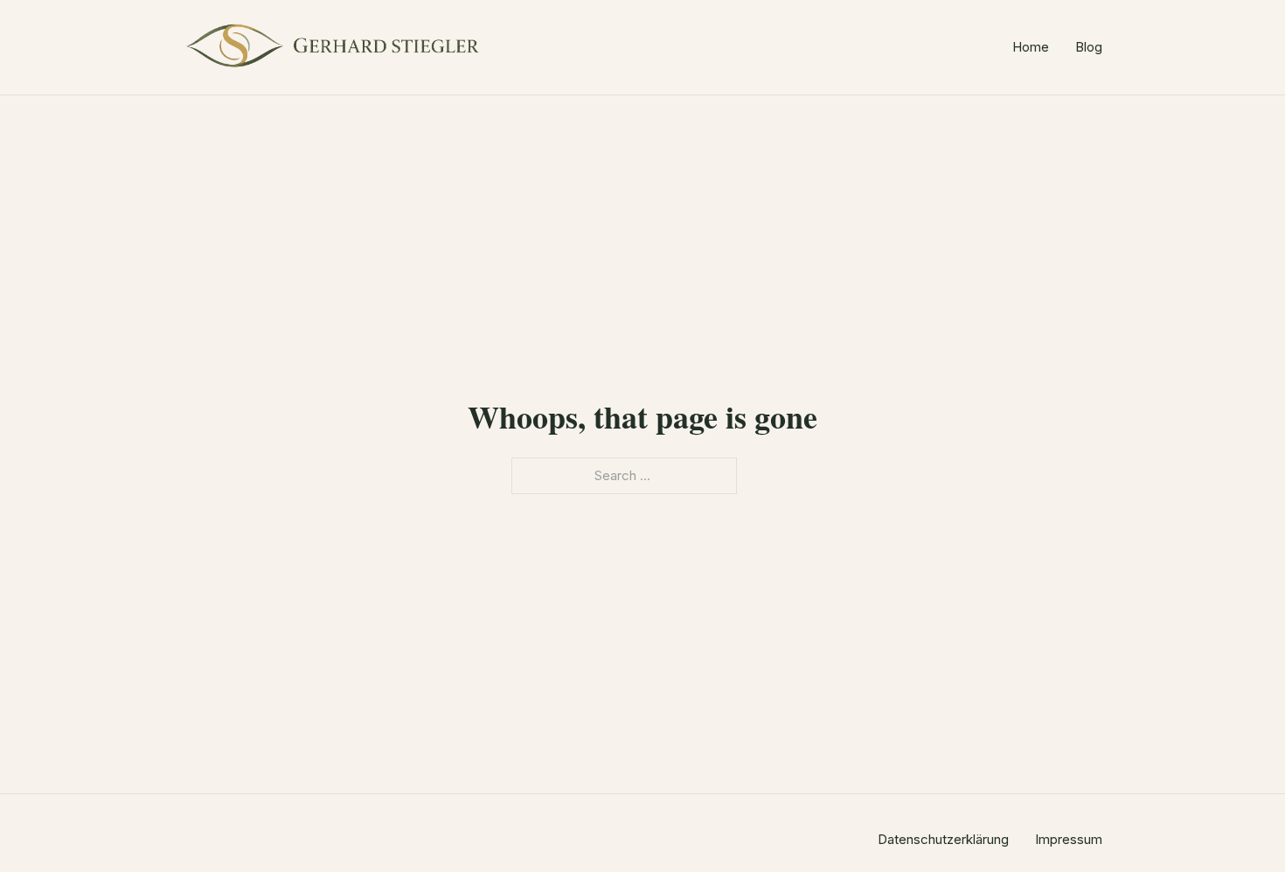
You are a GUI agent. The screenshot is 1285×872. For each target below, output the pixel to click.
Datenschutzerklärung (943, 839)
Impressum (1068, 839)
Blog (1088, 46)
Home (1030, 46)
